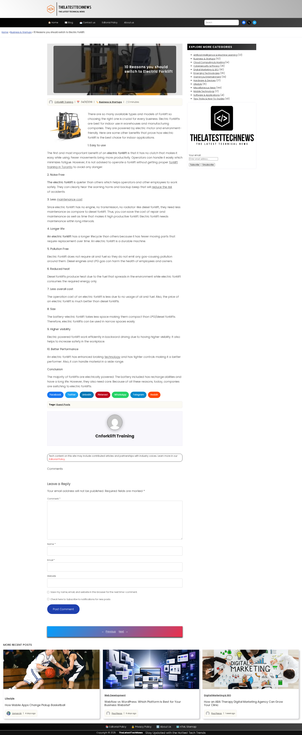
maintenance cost (69, 199)
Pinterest (103, 394)
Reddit (154, 394)
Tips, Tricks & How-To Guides (208, 98)
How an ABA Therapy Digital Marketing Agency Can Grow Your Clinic (243, 703)
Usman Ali (17, 713)
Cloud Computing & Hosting (209, 62)
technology (112, 357)
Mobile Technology (203, 91)
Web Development (115, 695)
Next (121, 631)
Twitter (72, 394)
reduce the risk (162, 187)
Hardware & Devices (204, 80)
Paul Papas (117, 713)
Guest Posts (63, 404)
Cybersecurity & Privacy (206, 66)
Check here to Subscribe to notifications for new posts (80, 599)
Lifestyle (197, 84)
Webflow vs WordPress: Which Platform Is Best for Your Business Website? (142, 703)
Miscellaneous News (204, 87)
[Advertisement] (86, 69)
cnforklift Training (63, 102)
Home (5, 32)
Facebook (55, 394)
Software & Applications (206, 95)
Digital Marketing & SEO (206, 69)
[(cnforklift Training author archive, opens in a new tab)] (114, 429)
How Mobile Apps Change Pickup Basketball (35, 705)
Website (51, 576)
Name (51, 544)
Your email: (195, 155)
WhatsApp (120, 394)
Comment (53, 498)
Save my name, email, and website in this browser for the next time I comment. (93, 592)
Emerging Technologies (206, 73)
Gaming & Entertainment (207, 76)
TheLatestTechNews (131, 732)
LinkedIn (86, 394)
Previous (111, 631)
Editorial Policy (57, 459)
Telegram (138, 394)
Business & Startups (20, 32)
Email (51, 560)
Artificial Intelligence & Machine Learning (215, 55)
